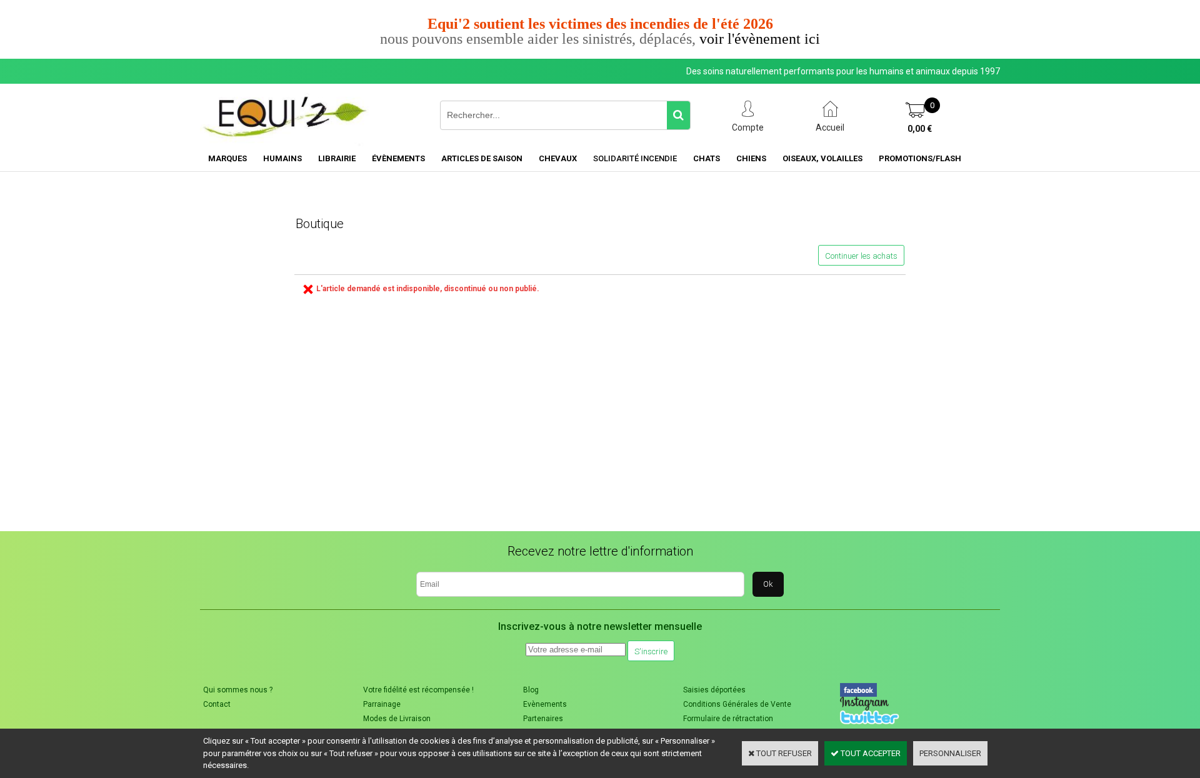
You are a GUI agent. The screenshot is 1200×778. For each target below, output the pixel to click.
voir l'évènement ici (759, 39)
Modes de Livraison (397, 718)
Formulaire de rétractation (728, 718)
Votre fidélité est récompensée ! (418, 690)
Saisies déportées (714, 690)
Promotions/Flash (920, 158)
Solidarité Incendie (635, 158)
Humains (282, 158)
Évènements (398, 158)
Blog (531, 690)
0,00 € (920, 129)
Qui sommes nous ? (237, 690)
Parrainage (382, 704)
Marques (227, 158)
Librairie (337, 158)
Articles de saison (481, 158)
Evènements (545, 704)
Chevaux (558, 158)
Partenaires (543, 718)
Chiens (751, 158)
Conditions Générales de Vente (737, 704)
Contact (217, 704)
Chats (706, 158)
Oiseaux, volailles (822, 158)
